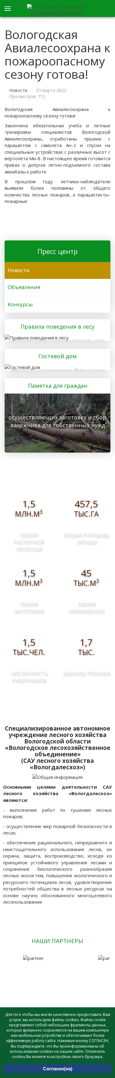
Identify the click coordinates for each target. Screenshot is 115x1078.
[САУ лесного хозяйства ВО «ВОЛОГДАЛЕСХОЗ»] (57, 11)
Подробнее (55, 336)
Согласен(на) (57, 1068)
